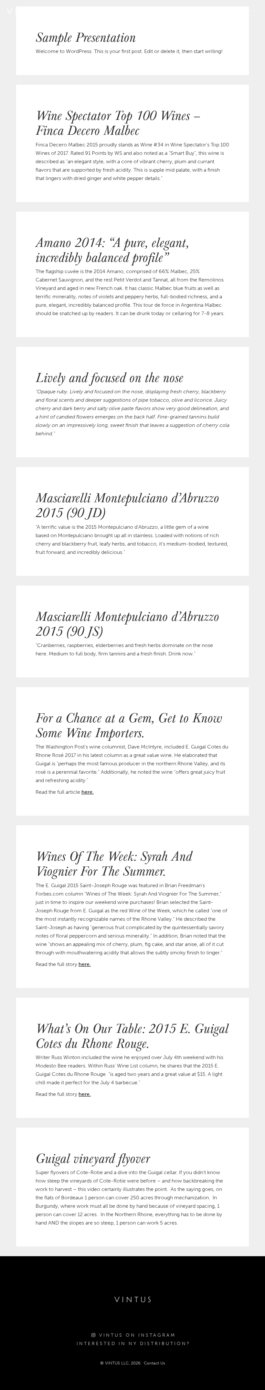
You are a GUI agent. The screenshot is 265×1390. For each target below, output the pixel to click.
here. (87, 792)
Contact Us (154, 1363)
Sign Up (247, 11)
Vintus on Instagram (136, 1335)
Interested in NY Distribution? (133, 1343)
